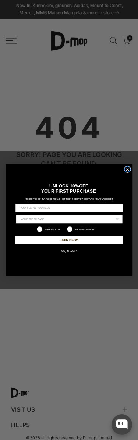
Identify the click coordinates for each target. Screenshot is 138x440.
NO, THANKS (69, 250)
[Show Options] (117, 219)
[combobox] (67, 219)
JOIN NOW (69, 239)
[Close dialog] (127, 169)
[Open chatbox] (122, 424)
